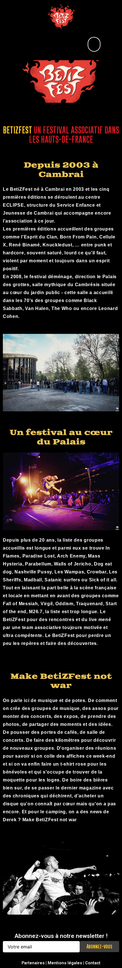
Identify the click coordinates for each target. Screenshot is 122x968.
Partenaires (33, 962)
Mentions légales (65, 962)
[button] (94, 44)
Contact (92, 962)
